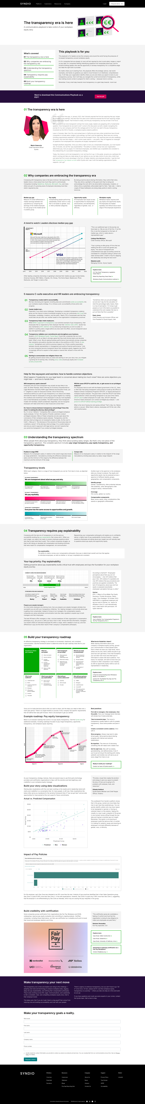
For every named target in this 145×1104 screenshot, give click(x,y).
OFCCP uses (78, 397)
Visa (60, 184)
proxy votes (58, 359)
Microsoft (55, 184)
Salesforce (40, 184)
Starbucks (48, 184)
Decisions (49, 1083)
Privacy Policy (104, 1077)
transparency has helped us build (66, 160)
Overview (49, 1077)
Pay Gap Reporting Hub (68, 1086)
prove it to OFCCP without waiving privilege (88, 401)
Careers (87, 1083)
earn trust (80, 313)
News (86, 1080)
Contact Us (88, 1086)
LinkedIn (120, 1077)
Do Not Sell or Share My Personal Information (59, 1101)
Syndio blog (79, 719)
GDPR (102, 1083)
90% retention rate (46, 327)
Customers (47, 4)
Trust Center (104, 1080)
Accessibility (104, 1086)
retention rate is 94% (71, 325)
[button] (100, 96)
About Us (87, 1077)
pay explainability (45, 537)
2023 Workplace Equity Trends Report (47, 336)
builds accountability (77, 302)
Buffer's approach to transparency (43, 323)
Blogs (63, 1083)
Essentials (49, 1080)
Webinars (64, 1080)
